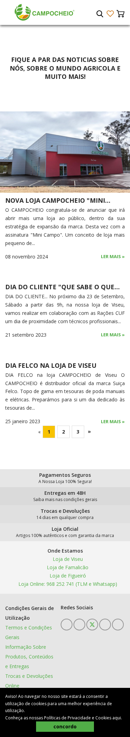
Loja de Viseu (67, 559)
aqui (116, 718)
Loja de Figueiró (67, 575)
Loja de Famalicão (66, 567)
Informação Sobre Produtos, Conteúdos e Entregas (29, 657)
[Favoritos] (110, 13)
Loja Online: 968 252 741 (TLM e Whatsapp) (67, 584)
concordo (65, 726)
